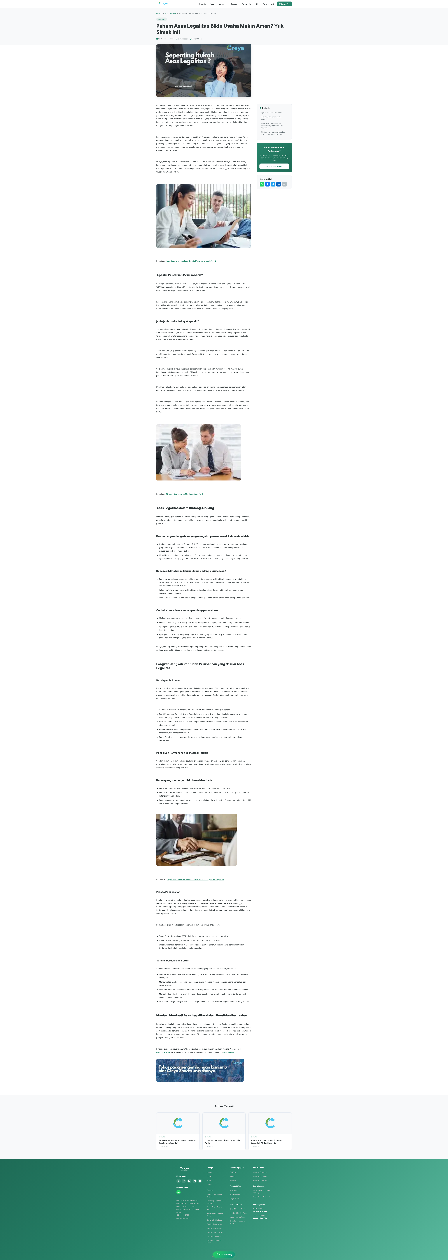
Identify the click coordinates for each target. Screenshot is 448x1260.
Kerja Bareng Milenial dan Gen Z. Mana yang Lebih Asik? (191, 261)
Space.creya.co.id (231, 1052)
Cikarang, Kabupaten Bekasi (214, 1241)
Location (210, 1172)
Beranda (202, 4)
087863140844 (163, 1052)
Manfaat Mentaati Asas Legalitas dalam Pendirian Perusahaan (273, 133)
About (209, 1180)
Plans (209, 1176)
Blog (257, 4)
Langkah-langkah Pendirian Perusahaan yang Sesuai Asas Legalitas (272, 125)
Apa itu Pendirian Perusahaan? (272, 113)
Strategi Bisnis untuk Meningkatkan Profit (184, 494)
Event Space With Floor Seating (261, 1191)
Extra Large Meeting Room (237, 1222)
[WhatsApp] (178, 1192)
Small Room (234, 1190)
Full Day (233, 1172)
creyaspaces (183, 39)
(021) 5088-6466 (182, 1215)
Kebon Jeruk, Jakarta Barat (214, 1208)
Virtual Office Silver (260, 1172)
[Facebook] (189, 1181)
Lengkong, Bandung (214, 1236)
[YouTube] (200, 1181)
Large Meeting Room (237, 1217)
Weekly (232, 1176)
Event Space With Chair (261, 1197)
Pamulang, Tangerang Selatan (214, 1202)
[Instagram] (184, 1181)
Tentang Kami (268, 4)
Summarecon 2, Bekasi (215, 1232)
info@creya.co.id (182, 1218)
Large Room (234, 1199)
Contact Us (285, 4)
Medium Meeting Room (238, 1213)
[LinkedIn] (194, 1181)
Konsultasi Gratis (275, 166)
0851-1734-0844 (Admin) (185, 1207)
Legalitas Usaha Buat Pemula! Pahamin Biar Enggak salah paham (195, 879)
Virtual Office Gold (260, 1176)
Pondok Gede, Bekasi (214, 1224)
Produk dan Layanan (217, 4)
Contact (210, 1184)
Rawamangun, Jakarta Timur (215, 1214)
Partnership (246, 4)
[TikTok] (178, 1181)
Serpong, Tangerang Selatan (214, 1195)
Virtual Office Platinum (261, 1180)
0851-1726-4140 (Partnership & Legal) (187, 1211)
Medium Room (235, 1195)
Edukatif (173, 13)
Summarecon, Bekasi (214, 1228)
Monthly (233, 1180)
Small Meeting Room (237, 1209)
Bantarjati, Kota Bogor (214, 1220)
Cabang (234, 4)
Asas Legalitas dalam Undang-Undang (272, 118)
